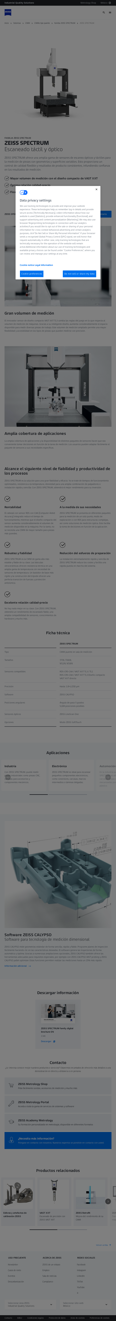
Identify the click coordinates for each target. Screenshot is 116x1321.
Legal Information (44, 265)
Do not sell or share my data (79, 273)
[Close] (96, 189)
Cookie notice (27, 265)
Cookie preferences (31, 273)
